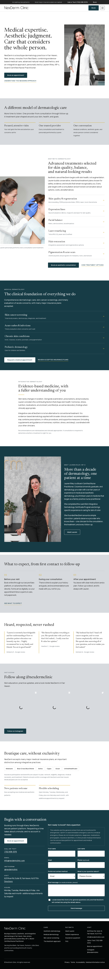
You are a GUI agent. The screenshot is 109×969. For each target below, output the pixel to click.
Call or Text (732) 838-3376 (77, 2)
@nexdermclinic (10, 869)
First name (52, 849)
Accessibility (80, 962)
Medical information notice (95, 962)
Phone (83, 860)
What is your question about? (88, 871)
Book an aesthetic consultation (63, 265)
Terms (72, 962)
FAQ (66, 941)
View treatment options (92, 265)
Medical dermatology (51, 934)
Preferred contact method (57, 871)
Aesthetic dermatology (52, 931)
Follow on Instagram (16, 731)
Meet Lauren (72, 532)
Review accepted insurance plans (53, 360)
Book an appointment (15, 75)
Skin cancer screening (51, 938)
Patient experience (72, 934)
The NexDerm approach (52, 941)
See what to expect (13, 603)
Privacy (67, 962)
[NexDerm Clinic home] (16, 8)
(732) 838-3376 (10, 851)
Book (95, 2)
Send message (76, 908)
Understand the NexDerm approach (20, 81)
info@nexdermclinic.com (14, 860)
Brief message (63, 882)
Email (50, 860)
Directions (8, 881)
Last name (81, 849)
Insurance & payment (72, 938)
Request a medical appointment (19, 360)
